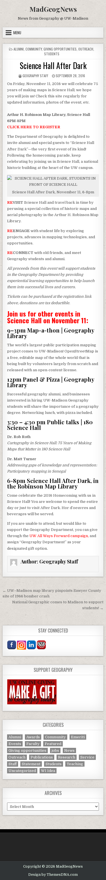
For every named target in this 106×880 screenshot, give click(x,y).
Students (51, 53)
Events (14, 744)
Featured (53, 744)
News (69, 750)
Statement (31, 764)
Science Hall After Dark (53, 65)
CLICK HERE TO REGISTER (33, 127)
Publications (42, 757)
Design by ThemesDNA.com (53, 875)
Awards (33, 737)
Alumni (19, 49)
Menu (17, 32)
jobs (55, 750)
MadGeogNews (53, 8)
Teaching (75, 764)
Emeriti (78, 737)
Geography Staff (35, 75)
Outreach (85, 49)
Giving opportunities (60, 49)
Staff (12, 764)
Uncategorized (22, 771)
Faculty (33, 744)
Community (33, 49)
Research (66, 757)
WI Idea (48, 771)
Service (87, 757)
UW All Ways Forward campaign (58, 536)
